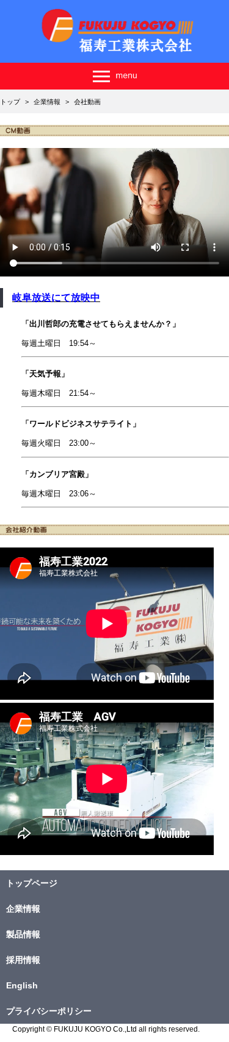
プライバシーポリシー (49, 1011)
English (22, 985)
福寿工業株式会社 (114, 31)
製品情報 (23, 934)
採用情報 (23, 960)
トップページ (31, 883)
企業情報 (23, 909)
